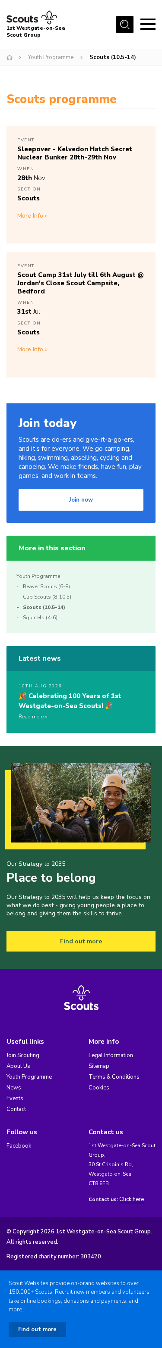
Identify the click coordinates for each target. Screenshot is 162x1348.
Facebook (18, 1146)
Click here (131, 1199)
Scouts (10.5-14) (44, 607)
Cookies (99, 1088)
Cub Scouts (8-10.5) (47, 596)
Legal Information (111, 1055)
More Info (30, 216)
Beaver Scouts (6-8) (46, 586)
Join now (81, 500)
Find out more (81, 941)
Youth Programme (50, 57)
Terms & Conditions (114, 1077)
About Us (18, 1066)
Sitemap (99, 1066)
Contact (16, 1109)
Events (14, 1098)
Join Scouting (22, 1055)
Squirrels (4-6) (40, 617)
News (13, 1088)
